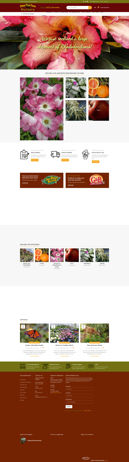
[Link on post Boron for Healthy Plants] (64, 333)
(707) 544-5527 (38, 392)
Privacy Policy (23, 397)
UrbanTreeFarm (35, 348)
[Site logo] (28, 7)
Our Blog (22, 400)
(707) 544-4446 (52, 7)
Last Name (68, 393)
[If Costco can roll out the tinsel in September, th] (24, 453)
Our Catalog (22, 379)
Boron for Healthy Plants (64, 345)
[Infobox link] (30, 366)
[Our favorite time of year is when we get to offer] (43, 453)
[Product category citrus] (98, 87)
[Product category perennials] (76, 87)
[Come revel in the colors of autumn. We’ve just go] (24, 447)
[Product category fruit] (98, 110)
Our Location (23, 392)
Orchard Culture (23, 387)
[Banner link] (41, 180)
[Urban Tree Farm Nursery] (86, 458)
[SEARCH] (90, 7)
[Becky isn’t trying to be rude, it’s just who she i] (43, 459)
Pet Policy (22, 395)
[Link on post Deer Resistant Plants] (94, 333)
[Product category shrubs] (76, 110)
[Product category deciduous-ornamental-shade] (41, 108)
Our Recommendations (25, 382)
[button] (61, 67)
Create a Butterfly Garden (34, 345)
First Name (68, 386)
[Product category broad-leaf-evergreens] (27, 258)
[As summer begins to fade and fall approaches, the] (34, 459)
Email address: (69, 399)
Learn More (34, 160)
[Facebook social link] (83, 1)
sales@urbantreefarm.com (41, 397)
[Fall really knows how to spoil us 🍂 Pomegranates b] (24, 459)
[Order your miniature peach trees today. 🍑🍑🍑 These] (43, 447)
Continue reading (34, 356)
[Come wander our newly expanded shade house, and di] (34, 447)
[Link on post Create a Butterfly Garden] (34, 333)
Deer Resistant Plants (94, 345)
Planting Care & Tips (34, 342)
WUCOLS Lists (23, 385)
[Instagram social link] (85, 1)
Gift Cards (22, 390)
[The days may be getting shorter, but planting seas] (34, 453)
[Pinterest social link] (87, 1)
